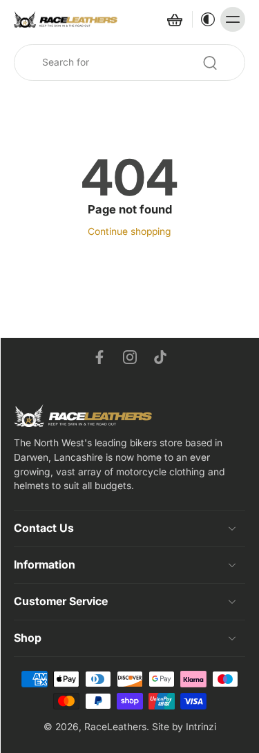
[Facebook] (99, 357)
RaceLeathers (115, 726)
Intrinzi (201, 726)
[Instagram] (130, 357)
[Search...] (210, 63)
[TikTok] (160, 357)
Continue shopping (129, 231)
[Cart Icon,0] (174, 19)
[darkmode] (204, 19)
